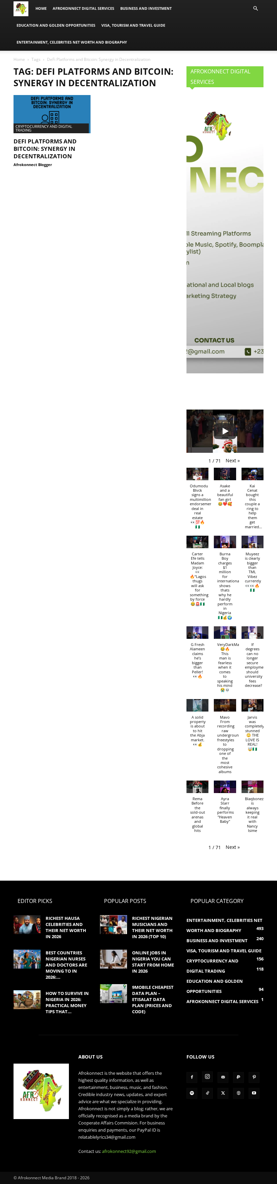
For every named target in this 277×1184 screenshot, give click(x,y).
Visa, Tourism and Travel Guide (133, 25)
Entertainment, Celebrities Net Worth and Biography (72, 42)
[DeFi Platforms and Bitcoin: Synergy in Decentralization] (52, 114)
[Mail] (223, 1077)
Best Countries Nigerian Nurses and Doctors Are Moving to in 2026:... (66, 965)
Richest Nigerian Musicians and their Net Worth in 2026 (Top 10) (152, 927)
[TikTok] (207, 1093)
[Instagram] (207, 1076)
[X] (223, 1093)
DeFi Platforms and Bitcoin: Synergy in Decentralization (45, 148)
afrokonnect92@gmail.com (129, 1151)
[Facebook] (191, 1077)
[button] (255, 8)
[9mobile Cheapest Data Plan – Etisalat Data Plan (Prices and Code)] (113, 993)
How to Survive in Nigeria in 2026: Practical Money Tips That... (67, 1002)
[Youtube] (254, 1093)
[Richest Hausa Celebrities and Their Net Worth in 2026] (27, 924)
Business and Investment (146, 8)
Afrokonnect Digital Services (83, 8)
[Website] (238, 1093)
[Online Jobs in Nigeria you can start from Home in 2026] (113, 959)
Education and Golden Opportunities (56, 25)
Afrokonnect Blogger (33, 164)
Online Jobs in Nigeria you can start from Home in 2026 (153, 962)
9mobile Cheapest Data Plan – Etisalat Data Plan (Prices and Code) (153, 999)
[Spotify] (191, 1093)
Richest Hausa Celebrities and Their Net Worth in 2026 (66, 927)
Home (41, 8)
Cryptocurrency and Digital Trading (44, 128)
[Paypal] (238, 1077)
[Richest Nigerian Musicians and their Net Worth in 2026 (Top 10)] (113, 924)
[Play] (224, 431)
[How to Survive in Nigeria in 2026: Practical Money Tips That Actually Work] (27, 999)
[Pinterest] (254, 1077)
